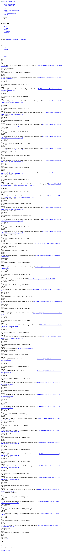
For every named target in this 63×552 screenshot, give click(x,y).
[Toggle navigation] (1, 45)
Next (8, 538)
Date (5, 47)
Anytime (6, 26)
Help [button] (5, 8)
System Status (22, 39)
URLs (9, 550)
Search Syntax (7, 10)
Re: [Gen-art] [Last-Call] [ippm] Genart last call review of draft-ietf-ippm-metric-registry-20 (31, 184)
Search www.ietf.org (9, 4)
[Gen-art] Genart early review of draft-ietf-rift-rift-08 (41, 279)
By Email (15, 39)
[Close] (1, 545)
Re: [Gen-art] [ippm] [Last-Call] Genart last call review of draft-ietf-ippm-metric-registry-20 (31, 196)
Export (5, 56)
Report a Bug (8, 39)
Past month (7, 31)
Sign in (6, 14)
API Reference (15, 10)
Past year (6, 32)
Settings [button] (6, 11)
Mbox (2, 550)
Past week (6, 29)
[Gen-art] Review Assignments (25, 348)
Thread (6, 49)
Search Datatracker (9, 5)
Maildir (6, 550)
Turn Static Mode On (12, 13)
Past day (6, 28)
